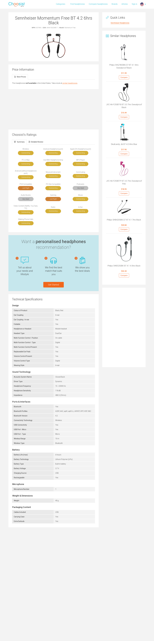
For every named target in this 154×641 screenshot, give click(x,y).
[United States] (142, 4)
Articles (125, 4)
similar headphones (69, 83)
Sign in (134, 4)
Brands (115, 4)
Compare (124, 77)
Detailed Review (37, 142)
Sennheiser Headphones (120, 23)
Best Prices (21, 77)
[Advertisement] (53, 109)
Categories (60, 4)
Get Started (53, 284)
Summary (21, 142)
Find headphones (77, 4)
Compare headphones (98, 4)
